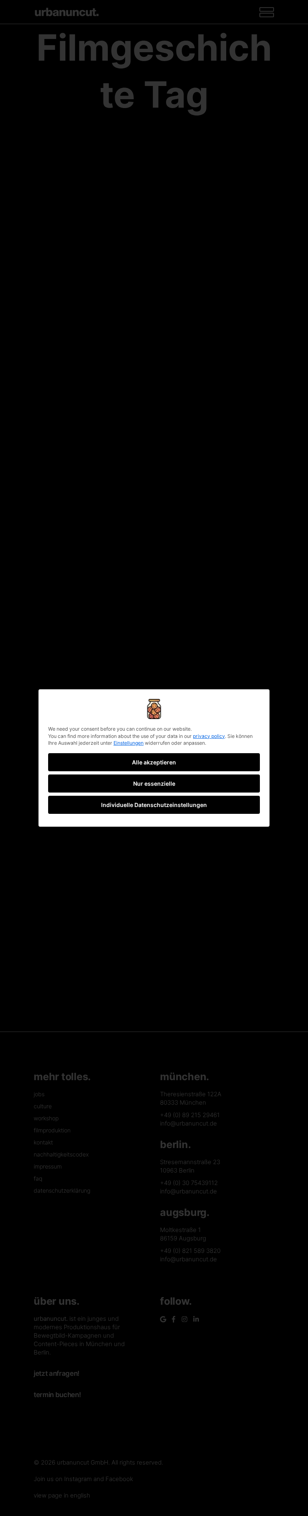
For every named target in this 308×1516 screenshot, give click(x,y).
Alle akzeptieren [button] (154, 762)
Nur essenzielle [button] (154, 783)
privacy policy (209, 736)
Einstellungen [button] (128, 743)
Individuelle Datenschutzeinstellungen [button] (154, 804)
